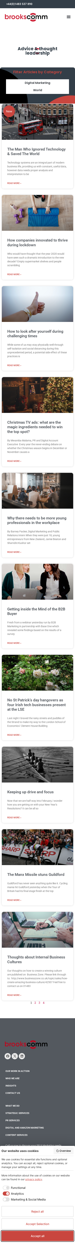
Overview (65, 1150)
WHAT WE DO (12, 1105)
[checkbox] (13, 1188)
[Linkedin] (22, 1056)
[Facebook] (8, 1056)
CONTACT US (12, 1093)
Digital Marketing (37, 83)
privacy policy (33, 1179)
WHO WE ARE (12, 1078)
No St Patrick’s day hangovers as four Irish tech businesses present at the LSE (36, 704)
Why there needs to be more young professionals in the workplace (36, 520)
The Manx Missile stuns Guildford (35, 874)
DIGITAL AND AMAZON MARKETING (24, 1127)
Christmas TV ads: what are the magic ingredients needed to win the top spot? (35, 427)
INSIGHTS (10, 1085)
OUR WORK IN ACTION (17, 1071)
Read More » (14, 183)
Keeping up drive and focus (30, 792)
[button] (69, 17)
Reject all (37, 1211)
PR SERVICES (12, 1120)
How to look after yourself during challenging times (35, 333)
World (37, 90)
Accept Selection (37, 1224)
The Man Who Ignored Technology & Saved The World (36, 151)
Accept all (37, 1236)
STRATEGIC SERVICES (17, 1113)
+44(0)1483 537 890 (19, 4)
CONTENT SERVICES (16, 1135)
